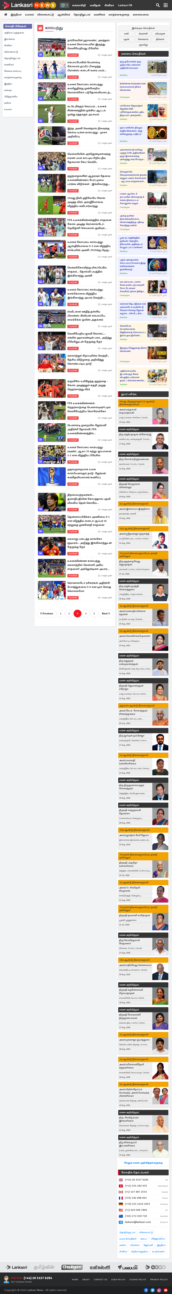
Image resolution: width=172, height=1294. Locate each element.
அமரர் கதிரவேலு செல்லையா (135, 965)
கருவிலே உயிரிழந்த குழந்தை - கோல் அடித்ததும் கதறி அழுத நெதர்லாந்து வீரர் (87, 385)
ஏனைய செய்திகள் (133, 53)
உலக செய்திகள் (128, 1238)
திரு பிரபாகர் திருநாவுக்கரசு (134, 459)
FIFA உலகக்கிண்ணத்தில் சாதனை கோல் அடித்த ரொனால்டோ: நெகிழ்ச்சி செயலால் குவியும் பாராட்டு (89, 224)
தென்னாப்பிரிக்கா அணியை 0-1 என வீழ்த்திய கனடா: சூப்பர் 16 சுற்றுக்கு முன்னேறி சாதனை (88, 521)
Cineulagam (125, 97)
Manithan (123, 75)
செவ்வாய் (143, 39)
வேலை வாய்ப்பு (12, 71)
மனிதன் (95, 5)
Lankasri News (35, 1290)
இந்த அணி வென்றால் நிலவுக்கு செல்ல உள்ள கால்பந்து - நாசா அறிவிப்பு (88, 132)
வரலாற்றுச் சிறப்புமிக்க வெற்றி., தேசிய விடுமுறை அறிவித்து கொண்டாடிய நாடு (88, 359)
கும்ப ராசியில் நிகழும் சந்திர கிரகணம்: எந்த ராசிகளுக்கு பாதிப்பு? (131, 130)
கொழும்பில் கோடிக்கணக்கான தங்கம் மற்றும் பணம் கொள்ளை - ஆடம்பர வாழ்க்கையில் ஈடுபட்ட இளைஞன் (133, 176)
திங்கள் (160, 39)
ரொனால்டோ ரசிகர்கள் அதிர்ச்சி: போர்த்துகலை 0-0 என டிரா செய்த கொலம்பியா (89, 587)
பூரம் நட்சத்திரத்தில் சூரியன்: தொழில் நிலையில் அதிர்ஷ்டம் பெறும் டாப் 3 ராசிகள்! (131, 243)
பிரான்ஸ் (135, 1245)
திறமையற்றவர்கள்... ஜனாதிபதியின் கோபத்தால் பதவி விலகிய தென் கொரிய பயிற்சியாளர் (89, 499)
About (86, 1280)
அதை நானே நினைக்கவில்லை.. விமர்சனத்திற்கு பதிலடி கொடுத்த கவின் (132, 220)
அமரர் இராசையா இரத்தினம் (134, 508)
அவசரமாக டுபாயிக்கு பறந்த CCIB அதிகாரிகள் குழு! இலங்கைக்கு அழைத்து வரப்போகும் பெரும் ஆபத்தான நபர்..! (133, 154)
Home (75, 1280)
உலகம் (29, 14)
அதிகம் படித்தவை (14, 32)
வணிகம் (99, 14)
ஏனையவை (141, 14)
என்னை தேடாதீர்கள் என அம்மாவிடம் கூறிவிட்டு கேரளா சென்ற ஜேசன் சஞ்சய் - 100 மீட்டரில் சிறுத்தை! (133, 309)
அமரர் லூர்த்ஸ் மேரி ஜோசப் (134, 835)
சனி (126, 33)
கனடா (143, 1238)
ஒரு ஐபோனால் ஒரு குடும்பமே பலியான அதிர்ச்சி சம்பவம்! (130, 64)
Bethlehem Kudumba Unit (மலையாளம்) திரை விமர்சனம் (133, 86)
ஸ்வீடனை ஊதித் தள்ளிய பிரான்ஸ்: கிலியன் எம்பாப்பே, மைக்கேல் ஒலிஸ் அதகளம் (86, 315)
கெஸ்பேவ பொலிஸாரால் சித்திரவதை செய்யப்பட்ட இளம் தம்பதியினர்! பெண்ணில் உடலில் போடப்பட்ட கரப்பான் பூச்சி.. (133, 331)
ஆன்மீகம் (63, 14)
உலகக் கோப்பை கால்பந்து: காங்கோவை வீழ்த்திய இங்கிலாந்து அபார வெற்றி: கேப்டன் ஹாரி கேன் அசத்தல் (86, 294)
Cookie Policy (138, 1280)
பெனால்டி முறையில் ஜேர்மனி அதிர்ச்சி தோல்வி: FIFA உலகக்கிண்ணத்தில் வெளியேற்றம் (86, 429)
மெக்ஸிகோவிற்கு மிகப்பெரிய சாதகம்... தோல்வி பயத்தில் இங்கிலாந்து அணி (87, 271)
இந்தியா (16, 14)
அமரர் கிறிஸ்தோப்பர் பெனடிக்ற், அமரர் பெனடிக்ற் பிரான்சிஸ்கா (134, 1092)
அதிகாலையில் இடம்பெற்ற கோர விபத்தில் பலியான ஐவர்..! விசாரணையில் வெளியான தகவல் (132, 376)
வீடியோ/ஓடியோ (139, 1251)
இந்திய (8, 83)
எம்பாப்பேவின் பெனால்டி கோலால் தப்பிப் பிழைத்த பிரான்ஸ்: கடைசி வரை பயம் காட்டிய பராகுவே (85, 66)
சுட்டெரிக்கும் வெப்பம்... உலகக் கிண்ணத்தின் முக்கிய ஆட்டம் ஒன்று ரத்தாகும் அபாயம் (86, 110)
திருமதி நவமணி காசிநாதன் (134, 915)
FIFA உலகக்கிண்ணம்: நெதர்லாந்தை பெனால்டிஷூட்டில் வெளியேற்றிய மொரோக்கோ (89, 407)
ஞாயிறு (143, 44)
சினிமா (109, 5)
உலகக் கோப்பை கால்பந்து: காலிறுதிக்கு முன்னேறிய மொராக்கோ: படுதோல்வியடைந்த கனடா (89, 88)
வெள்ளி (143, 33)
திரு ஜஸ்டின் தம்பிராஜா (131, 735)
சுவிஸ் (7, 103)
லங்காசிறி (79, 5)
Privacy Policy (159, 1280)
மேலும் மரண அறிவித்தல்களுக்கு (143, 1162)
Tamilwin (123, 119)
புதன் (126, 39)
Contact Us (100, 1280)
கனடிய (8, 90)
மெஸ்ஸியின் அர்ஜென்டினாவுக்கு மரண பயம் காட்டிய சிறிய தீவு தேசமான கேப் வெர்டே (89, 158)
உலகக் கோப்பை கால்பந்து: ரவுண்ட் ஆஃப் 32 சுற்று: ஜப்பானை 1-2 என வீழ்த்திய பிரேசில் (89, 451)
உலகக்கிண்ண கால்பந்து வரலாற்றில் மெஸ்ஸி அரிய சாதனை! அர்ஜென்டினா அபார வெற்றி (87, 565)
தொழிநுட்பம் (82, 14)
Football (73, 55)
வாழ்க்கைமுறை (119, 14)
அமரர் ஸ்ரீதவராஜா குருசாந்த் (134, 533)
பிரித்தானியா (158, 1238)
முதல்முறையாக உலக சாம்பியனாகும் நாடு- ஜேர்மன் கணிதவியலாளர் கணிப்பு (86, 473)
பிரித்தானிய (10, 96)
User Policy (118, 1280)
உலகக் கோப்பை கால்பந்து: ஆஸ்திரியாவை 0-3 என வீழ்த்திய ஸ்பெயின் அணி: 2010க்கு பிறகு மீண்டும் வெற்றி (89, 246)
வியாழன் (160, 33)
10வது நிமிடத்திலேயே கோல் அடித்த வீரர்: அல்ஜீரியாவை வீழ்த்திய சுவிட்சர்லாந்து (86, 202)
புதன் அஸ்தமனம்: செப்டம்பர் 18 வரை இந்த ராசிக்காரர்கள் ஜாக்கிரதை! (133, 265)
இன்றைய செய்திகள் (143, 28)
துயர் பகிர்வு (128, 394)
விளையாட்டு (45, 14)
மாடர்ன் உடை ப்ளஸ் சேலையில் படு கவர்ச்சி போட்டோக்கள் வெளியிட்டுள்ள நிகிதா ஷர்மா (132, 287)
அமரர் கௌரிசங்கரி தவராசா (134, 636)
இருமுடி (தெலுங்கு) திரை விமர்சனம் (133, 349)
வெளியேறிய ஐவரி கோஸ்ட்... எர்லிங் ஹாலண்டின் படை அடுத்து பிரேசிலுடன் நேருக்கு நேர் (89, 337)
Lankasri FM (125, 5)
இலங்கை (9, 39)
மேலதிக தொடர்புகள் (135, 1172)
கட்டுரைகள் (158, 1251)
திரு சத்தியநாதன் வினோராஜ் (135, 434)
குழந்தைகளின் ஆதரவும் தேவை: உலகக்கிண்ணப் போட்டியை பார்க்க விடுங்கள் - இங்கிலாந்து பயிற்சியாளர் (89, 180)
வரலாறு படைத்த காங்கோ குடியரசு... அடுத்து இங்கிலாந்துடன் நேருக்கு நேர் (89, 543)
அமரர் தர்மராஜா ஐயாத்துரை (134, 1039)
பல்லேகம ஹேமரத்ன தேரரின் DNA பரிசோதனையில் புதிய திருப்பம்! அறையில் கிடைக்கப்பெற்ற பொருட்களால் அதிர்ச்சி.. (133, 110)
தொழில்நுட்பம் (12, 58)
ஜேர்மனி (148, 1245)
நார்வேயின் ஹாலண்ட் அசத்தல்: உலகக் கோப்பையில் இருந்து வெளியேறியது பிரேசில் (88, 44)
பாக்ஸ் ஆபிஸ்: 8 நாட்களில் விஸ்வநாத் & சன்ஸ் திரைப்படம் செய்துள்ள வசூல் (132, 198)
